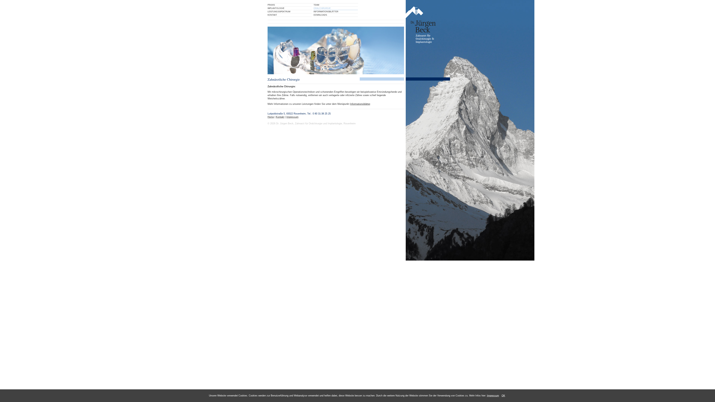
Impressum (493, 395)
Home (271, 117)
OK (503, 395)
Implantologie (276, 8)
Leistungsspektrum (279, 11)
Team (316, 5)
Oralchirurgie (322, 8)
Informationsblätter (326, 11)
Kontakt (272, 15)
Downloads (320, 15)
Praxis (271, 5)
